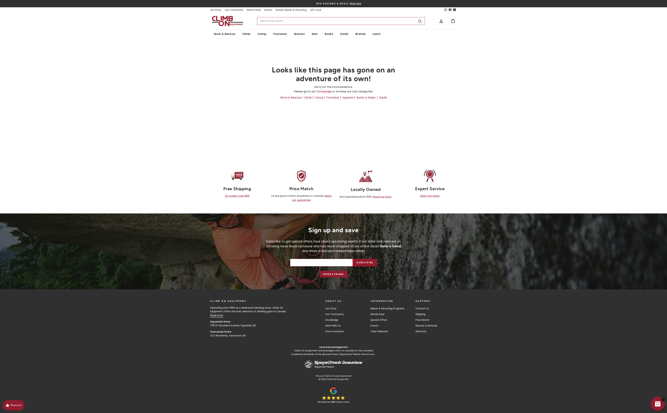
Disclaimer (345, 375)
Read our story (382, 197)
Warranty (420, 331)
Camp (262, 34)
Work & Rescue (224, 34)
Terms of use (332, 375)
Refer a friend (333, 274)
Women (299, 34)
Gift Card (315, 10)
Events (268, 10)
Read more (216, 315)
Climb (246, 34)
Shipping (420, 314)
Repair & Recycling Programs (387, 308)
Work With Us (333, 325)
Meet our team (430, 196)
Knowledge (331, 320)
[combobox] (341, 21)
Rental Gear (254, 10)
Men (315, 34)
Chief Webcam (379, 331)
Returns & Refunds (426, 325)
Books (329, 34)
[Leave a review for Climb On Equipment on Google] (333, 395)
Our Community (234, 10)
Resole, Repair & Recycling (291, 10)
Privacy (319, 375)
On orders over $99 (237, 196)
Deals (344, 34)
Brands (360, 34)
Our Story (215, 10)
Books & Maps (366, 98)
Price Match (422, 320)
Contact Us (422, 308)
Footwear (280, 34)
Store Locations (334, 331)
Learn (377, 34)
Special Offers (378, 320)
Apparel (347, 98)
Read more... (368, 354)
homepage (324, 91)
